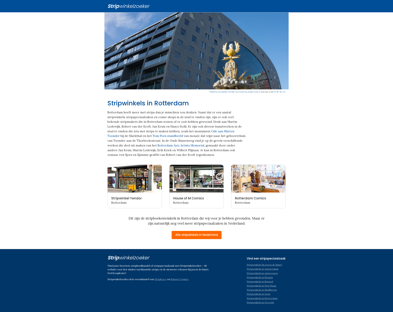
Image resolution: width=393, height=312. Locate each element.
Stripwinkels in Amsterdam (262, 268)
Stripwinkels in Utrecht (260, 302)
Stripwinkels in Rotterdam (262, 298)
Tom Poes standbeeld (168, 136)
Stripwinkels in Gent (258, 294)
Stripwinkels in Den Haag (261, 285)
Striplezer (160, 279)
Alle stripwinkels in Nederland (196, 235)
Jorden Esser (253, 92)
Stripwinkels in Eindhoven (262, 289)
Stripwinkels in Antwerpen (262, 273)
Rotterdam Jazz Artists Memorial (181, 145)
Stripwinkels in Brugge (260, 277)
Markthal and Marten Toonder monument (227, 92)
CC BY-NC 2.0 (279, 92)
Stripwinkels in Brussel (260, 281)
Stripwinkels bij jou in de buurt (264, 264)
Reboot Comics (179, 279)
